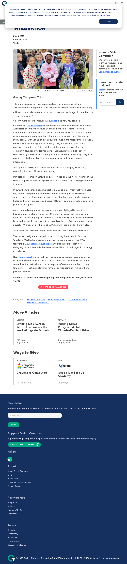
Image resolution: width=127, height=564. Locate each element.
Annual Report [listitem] (14, 486)
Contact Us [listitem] (12, 513)
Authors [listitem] (11, 506)
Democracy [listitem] (13, 533)
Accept (108, 21)
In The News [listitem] (13, 478)
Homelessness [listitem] (14, 541)
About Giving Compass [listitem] (18, 471)
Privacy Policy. (105, 15)
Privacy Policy (97, 558)
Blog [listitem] (10, 474)
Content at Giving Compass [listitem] (20, 482)
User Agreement (112, 558)
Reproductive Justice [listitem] (17, 544)
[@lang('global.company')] (4, 3)
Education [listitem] (12, 537)
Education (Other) (57, 299)
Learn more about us (109, 71)
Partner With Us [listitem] (15, 509)
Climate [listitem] (11, 530)
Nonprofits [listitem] (12, 502)
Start (101, 89)
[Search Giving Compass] (116, 3)
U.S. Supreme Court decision (39, 243)
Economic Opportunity (38, 302)
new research (25, 256)
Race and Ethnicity (36, 299)
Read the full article (54, 287)
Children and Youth (77, 299)
